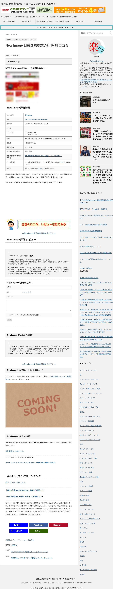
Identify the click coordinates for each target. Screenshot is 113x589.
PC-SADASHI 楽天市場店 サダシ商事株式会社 (96, 253)
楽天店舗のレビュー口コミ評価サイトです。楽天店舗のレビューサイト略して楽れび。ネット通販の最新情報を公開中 (56, 583)
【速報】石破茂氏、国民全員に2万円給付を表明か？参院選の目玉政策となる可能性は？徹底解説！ (96, 322)
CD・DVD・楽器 (85, 505)
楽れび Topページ (9, 21)
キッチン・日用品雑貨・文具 (90, 519)
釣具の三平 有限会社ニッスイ (90, 246)
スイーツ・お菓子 (86, 491)
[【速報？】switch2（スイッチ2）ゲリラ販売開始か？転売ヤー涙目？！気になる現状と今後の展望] (85, 137)
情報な (82, 542)
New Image (28, 115)
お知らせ (83, 546)
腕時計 (82, 412)
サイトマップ (80, 21)
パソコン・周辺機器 (87, 421)
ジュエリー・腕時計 (87, 486)
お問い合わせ (97, 21)
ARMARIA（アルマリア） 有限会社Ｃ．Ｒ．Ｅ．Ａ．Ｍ (31, 558)
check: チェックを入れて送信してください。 (25, 315)
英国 (82, 481)
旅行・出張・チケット (87, 514)
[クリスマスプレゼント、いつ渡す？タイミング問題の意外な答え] (85, 122)
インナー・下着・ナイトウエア (91, 393)
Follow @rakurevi (96, 61)
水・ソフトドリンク (87, 509)
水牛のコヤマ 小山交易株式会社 (91, 231)
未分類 (82, 574)
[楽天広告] (27, 12)
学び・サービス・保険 (87, 523)
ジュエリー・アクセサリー (89, 379)
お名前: (9, 287)
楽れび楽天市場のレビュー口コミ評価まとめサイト (29, 3)
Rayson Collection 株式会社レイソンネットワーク (29, 552)
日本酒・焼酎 (84, 500)
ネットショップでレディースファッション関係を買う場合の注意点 (30, 462)
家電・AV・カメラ (86, 463)
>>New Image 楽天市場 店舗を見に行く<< (38, 233)
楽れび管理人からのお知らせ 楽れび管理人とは (25, 490)
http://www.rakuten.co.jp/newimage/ (36, 119)
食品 (81, 444)
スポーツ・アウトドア (87, 398)
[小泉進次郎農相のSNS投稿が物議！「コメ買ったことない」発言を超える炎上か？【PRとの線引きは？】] (85, 155)
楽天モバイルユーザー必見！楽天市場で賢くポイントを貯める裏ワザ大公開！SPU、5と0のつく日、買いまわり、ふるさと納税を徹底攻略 (96, 312)
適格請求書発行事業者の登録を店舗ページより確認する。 (43, 156)
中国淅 (82, 556)
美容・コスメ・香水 (87, 402)
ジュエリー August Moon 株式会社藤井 (93, 224)
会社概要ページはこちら (15, 451)
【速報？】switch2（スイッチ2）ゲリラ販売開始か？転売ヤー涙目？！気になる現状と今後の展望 (103, 135)
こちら (61, 162)
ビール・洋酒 (84, 495)
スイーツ (83, 537)
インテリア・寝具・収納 (88, 458)
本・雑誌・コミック (87, 532)
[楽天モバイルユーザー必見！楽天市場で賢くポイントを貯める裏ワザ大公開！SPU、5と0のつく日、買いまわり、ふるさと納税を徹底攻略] (85, 176)
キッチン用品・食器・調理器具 (91, 426)
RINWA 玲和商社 (86, 268)
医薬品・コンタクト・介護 (89, 477)
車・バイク (84, 528)
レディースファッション (19, 540)
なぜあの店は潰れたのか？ (89, 278)
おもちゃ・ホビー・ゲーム (89, 435)
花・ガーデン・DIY (86, 449)
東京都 (8, 540)
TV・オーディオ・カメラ (88, 384)
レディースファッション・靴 (90, 440)
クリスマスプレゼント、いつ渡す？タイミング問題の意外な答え (102, 118)
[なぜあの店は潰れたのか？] (85, 106)
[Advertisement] (39, 203)
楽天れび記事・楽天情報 (44, 21)
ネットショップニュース (88, 551)
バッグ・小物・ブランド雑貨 (90, 389)
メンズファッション (87, 430)
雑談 (81, 560)
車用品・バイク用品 (87, 467)
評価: (8, 292)
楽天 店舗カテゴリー (62, 21)
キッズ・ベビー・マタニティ (90, 416)
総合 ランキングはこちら (15, 482)
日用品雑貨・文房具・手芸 (89, 407)
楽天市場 (31, 540)
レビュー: (10, 297)
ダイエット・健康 (86, 472)
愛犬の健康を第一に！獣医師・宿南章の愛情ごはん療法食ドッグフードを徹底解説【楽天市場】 (96, 354)
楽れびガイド (26, 21)
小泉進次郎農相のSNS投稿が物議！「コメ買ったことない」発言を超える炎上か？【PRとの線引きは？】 (103, 154)
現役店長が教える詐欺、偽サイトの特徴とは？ (24, 496)
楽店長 (14, 545)
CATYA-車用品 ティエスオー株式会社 (93, 209)
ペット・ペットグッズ (87, 454)
